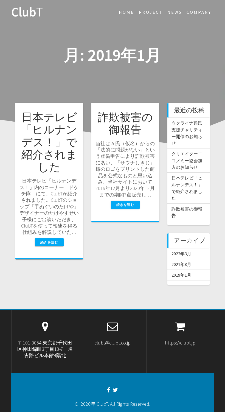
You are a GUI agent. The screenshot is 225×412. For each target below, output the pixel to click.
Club (27, 12)
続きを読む (49, 242)
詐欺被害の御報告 (125, 123)
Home (126, 12)
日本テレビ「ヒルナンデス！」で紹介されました (49, 142)
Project (151, 12)
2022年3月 (181, 253)
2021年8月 (181, 264)
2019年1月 (181, 275)
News (174, 12)
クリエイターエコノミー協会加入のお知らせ (186, 160)
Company (199, 12)
